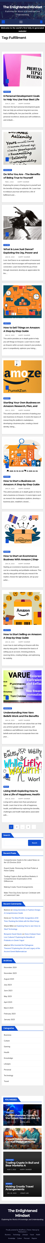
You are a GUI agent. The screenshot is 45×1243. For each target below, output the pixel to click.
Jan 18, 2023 (10, 720)
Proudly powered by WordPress (16, 1230)
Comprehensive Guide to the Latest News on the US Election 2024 (22, 1118)
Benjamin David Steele (13, 934)
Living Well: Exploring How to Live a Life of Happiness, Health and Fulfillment (21, 794)
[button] (37, 22)
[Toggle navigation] (21, 22)
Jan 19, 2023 (10, 564)
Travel (6, 1081)
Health (6, 786)
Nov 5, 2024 (11, 1122)
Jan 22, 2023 (10, 335)
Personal (7, 91)
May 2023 (8, 996)
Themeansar (22, 1232)
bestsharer (25, 1122)
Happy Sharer (24, 103)
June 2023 (8, 991)
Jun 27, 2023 (10, 103)
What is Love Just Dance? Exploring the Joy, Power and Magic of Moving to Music (20, 253)
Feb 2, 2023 (9, 182)
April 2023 (8, 1002)
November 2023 (10, 973)
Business (7, 398)
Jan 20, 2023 (10, 488)
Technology (8, 1075)
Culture (6, 245)
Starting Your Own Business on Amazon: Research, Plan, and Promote (21, 406)
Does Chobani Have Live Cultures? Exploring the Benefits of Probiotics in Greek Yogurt (22, 937)
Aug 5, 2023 (11, 1169)
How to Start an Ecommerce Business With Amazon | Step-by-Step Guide (21, 559)
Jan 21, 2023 (10, 410)
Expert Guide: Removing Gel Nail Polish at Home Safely (21, 1141)
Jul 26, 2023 (11, 1193)
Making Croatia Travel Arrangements (18, 887)
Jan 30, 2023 (10, 257)
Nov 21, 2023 (12, 1146)
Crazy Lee (24, 1146)
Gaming (7, 1047)
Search (6, 835)
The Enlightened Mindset (22, 7)
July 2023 (8, 985)
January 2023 (9, 1019)
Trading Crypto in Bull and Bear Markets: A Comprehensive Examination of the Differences (21, 878)
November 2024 (10, 967)
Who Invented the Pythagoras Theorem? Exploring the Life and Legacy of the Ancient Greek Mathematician (22, 948)
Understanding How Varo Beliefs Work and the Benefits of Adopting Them (21, 716)
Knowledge (7, 170)
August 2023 (9, 979)
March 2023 (8, 1008)
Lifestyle (7, 323)
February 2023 (10, 1014)
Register (34, 1238)
